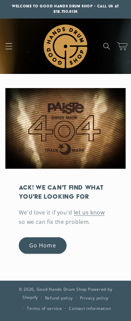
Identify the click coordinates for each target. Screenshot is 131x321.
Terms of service (44, 308)
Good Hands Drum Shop (62, 289)
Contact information (90, 308)
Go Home (42, 245)
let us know (89, 212)
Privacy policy (94, 297)
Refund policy (59, 297)
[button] (8, 46)
